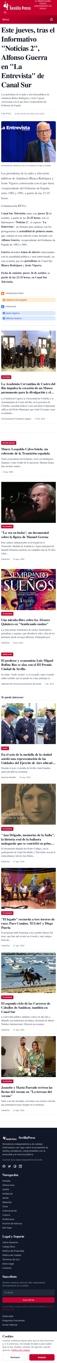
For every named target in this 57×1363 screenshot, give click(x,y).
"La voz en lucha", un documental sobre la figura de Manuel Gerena (25, 534)
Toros (5, 1206)
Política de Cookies (11, 1255)
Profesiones (8, 1219)
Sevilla (5, 1189)
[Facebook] (3, 1166)
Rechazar (15, 1357)
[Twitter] (9, 1166)
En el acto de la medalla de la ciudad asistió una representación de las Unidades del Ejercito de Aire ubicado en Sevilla (27, 761)
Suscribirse (28, 1299)
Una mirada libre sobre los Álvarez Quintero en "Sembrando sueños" (25, 622)
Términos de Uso (10, 1259)
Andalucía (7, 1193)
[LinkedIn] (20, 1166)
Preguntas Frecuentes (13, 1320)
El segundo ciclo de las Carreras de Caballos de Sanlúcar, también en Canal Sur (25, 1007)
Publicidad (7, 1316)
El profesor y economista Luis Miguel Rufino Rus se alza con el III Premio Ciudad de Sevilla (27, 664)
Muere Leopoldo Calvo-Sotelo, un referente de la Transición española (25, 451)
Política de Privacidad (13, 1250)
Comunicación (9, 1210)
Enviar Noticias (10, 1324)
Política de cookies (20, 1350)
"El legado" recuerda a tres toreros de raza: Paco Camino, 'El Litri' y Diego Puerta (28, 923)
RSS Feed (7, 1227)
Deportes (7, 1202)
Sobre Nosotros (10, 1242)
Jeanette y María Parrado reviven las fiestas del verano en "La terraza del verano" (27, 1091)
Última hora (8, 1185)
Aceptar (42, 1357)
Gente (5, 1197)
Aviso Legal (8, 1263)
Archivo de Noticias (12, 1223)
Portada (6, 1180)
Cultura (6, 1214)
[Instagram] (14, 1166)
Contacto (6, 1267)
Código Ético (8, 1246)
